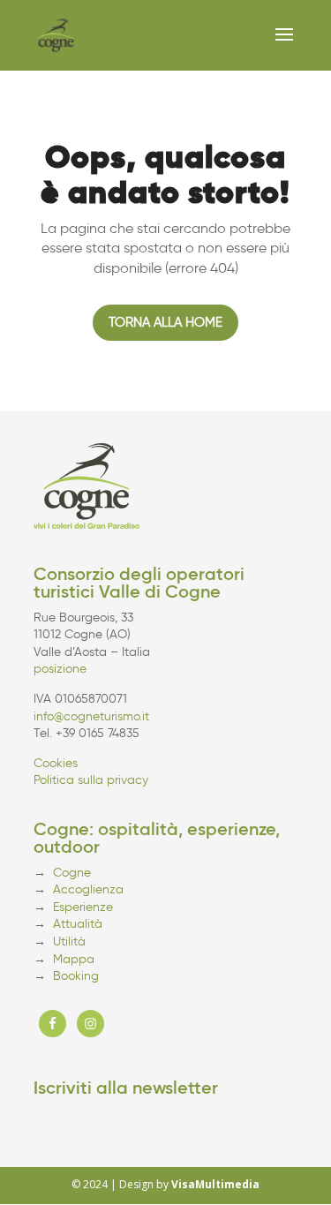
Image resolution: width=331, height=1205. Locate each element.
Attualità (77, 923)
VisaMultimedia (215, 1184)
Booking (76, 975)
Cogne (72, 872)
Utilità (69, 941)
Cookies (56, 763)
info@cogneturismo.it (91, 716)
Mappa (73, 959)
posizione (60, 668)
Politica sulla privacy (91, 779)
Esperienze (83, 907)
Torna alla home (165, 322)
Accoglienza (88, 889)
